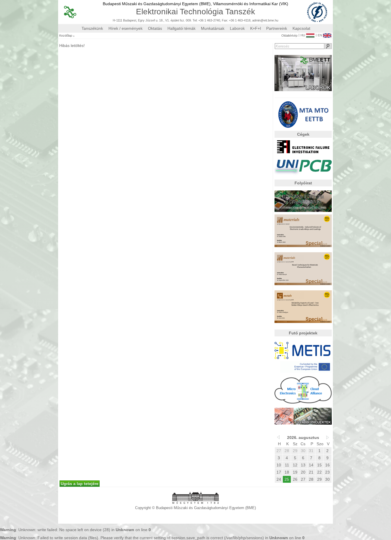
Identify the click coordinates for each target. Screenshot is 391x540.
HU (303, 35)
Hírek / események (125, 28)
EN (320, 35)
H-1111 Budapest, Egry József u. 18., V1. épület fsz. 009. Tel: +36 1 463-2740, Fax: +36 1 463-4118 (181, 20)
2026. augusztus (303, 437)
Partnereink (276, 28)
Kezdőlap (65, 35)
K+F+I (255, 28)
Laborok (237, 28)
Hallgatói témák (181, 28)
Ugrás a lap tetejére (79, 483)
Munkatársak (212, 28)
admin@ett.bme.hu (265, 20)
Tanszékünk (92, 28)
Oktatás (155, 28)
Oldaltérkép (289, 35)
